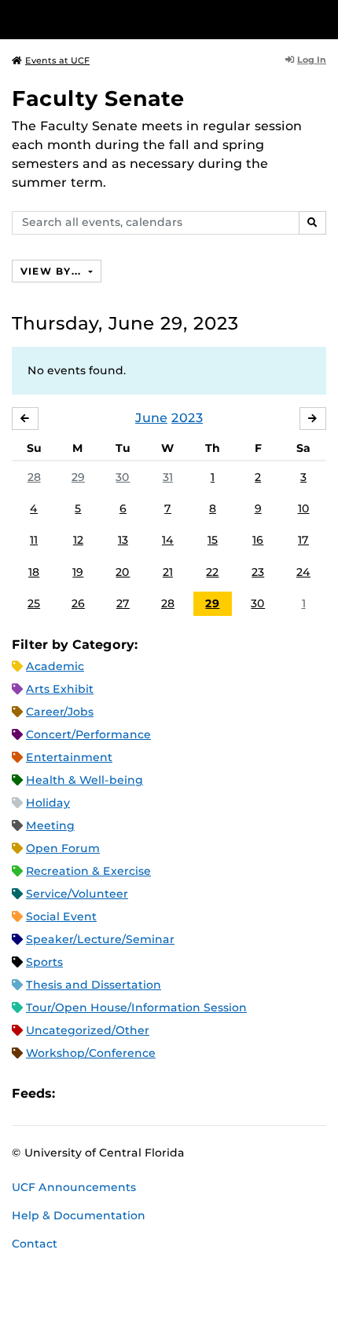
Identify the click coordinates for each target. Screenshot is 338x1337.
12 (78, 540)
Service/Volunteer (77, 894)
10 (304, 508)
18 (33, 572)
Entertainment (69, 757)
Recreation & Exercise (88, 871)
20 (123, 572)
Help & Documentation (78, 1215)
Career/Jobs (60, 712)
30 (123, 477)
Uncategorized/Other (87, 1030)
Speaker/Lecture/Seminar (100, 939)
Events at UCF (57, 60)
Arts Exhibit (60, 689)
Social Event (61, 916)
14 (168, 540)
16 (257, 540)
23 (258, 572)
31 (168, 477)
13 (123, 540)
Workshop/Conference (91, 1053)
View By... (52, 271)
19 (77, 572)
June (151, 417)
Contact (34, 1244)
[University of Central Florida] (119, 19)
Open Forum (63, 848)
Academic (55, 666)
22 (212, 572)
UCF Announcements (74, 1187)
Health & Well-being (84, 780)
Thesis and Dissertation (93, 985)
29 (78, 477)
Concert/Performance (88, 734)
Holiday (48, 803)
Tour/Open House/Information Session (136, 1007)
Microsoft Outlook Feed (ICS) (102, 1093)
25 (34, 603)
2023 (187, 417)
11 (34, 540)
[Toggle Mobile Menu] (322, 18)
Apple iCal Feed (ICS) (75, 1093)
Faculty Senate (98, 98)
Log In (311, 59)
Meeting (50, 825)
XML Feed (155, 1093)
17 (303, 540)
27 (123, 603)
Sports (44, 962)
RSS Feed (129, 1093)
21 (168, 572)
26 (78, 603)
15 (213, 540)
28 (34, 477)
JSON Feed (182, 1093)
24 (303, 572)
